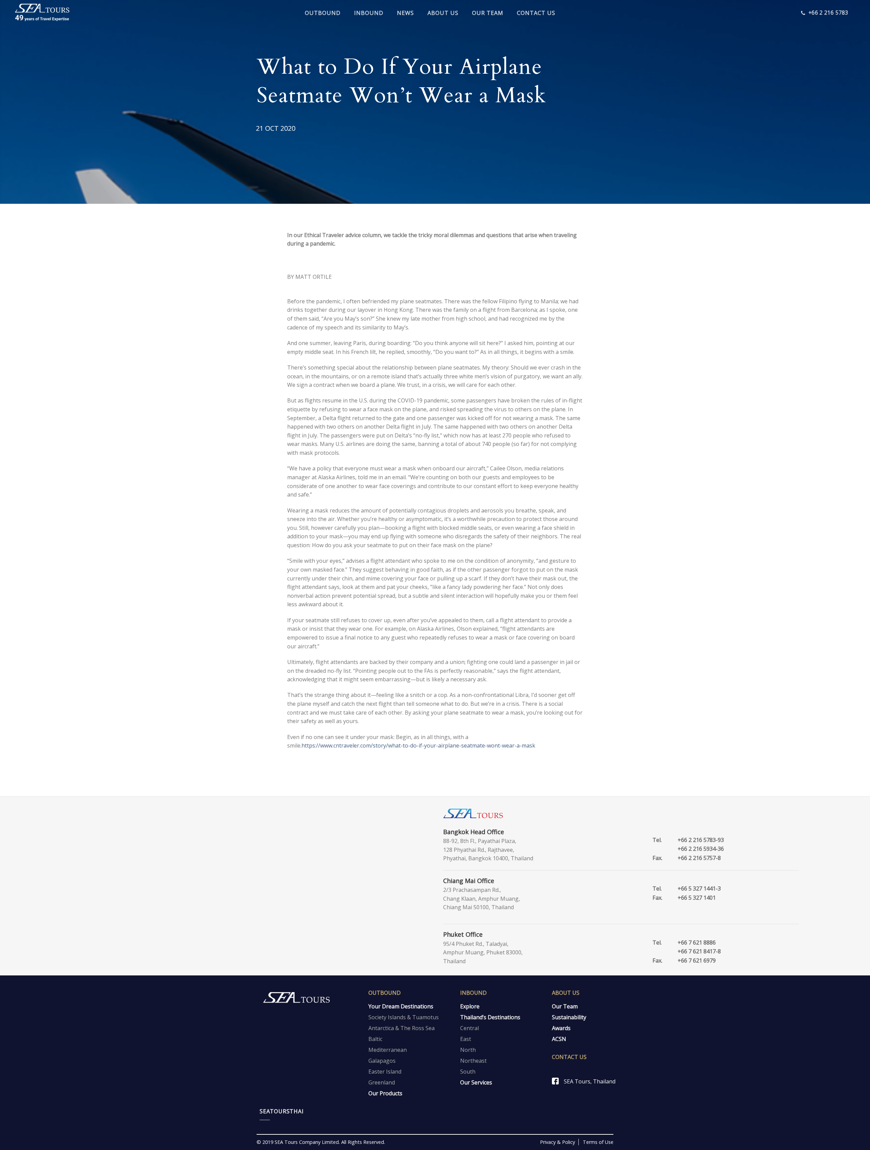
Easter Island (384, 1071)
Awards (561, 1028)
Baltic (375, 1039)
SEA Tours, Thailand (589, 1081)
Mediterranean (387, 1050)
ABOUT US (443, 13)
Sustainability (569, 1017)
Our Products (385, 1093)
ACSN (559, 1039)
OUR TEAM (487, 13)
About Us (565, 992)
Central (469, 1028)
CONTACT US (536, 13)
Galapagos (382, 1060)
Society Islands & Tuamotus (403, 1017)
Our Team (565, 1006)
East (465, 1039)
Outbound (384, 992)
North (468, 1050)
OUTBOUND (323, 13)
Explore (470, 1006)
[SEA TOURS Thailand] (42, 13)
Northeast (473, 1060)
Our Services (476, 1082)
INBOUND (368, 13)
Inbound (473, 992)
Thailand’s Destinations (490, 1017)
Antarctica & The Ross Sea (401, 1028)
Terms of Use (598, 1142)
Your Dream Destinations (400, 1006)
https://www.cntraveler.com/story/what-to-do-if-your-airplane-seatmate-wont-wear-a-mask (418, 745)
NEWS (405, 13)
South (467, 1071)
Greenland (381, 1082)
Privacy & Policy (557, 1142)
